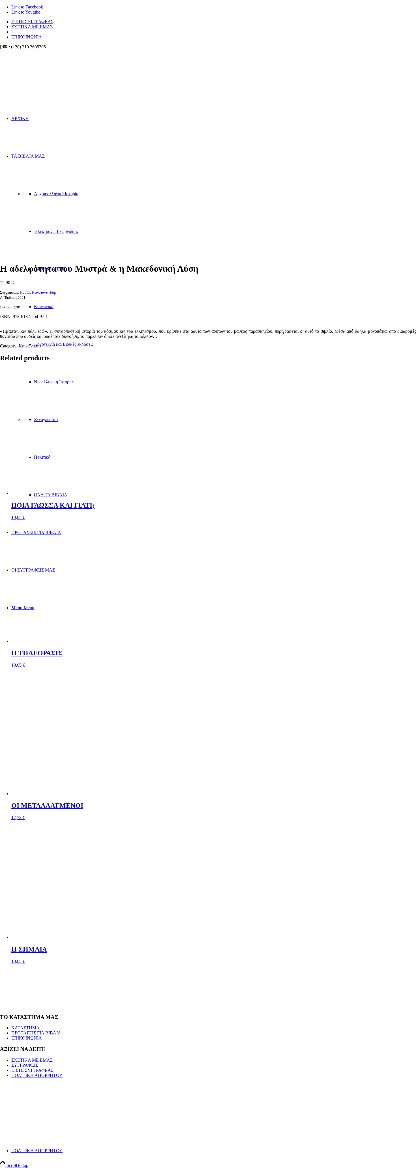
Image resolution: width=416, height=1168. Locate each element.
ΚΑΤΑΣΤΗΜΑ (25, 1027)
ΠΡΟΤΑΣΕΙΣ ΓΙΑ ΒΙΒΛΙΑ (36, 1032)
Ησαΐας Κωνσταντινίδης (38, 292)
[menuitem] (213, 21)
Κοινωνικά (28, 345)
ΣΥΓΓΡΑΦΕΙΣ (24, 1065)
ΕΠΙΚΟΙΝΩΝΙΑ (26, 37)
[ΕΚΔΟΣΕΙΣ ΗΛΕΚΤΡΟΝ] (59, 76)
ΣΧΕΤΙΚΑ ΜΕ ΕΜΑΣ (32, 26)
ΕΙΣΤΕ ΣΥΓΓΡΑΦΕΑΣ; (33, 21)
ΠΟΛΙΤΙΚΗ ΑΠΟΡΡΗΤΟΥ (37, 1075)
